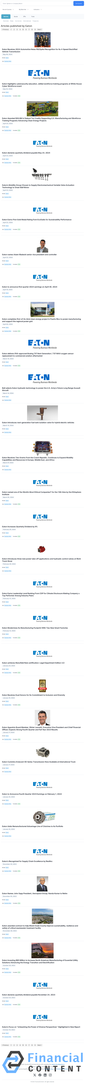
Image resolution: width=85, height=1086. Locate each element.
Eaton (7, 57)
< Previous (5, 29)
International (27, 21)
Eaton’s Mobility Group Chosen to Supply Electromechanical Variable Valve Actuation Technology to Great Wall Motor (38, 186)
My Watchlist (22, 9)
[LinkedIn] (45, 1075)
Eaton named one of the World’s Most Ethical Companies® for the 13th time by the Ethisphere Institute (41, 493)
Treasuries (36, 21)
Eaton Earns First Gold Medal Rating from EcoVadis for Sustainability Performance (36, 219)
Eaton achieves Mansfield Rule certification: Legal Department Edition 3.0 (33, 663)
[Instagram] (50, 1075)
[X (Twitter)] (34, 1075)
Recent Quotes (7, 9)
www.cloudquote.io (58, 1064)
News (11, 21)
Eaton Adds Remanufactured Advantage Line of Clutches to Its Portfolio (32, 826)
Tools (32, 16)
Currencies (18, 21)
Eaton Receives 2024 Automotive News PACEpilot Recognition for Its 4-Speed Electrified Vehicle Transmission (39, 50)
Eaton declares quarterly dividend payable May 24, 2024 (26, 153)
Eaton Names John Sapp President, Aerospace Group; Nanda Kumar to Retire (34, 893)
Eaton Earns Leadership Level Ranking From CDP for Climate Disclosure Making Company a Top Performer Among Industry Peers (40, 594)
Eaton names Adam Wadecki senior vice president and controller (29, 254)
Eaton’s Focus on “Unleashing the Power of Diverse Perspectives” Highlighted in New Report (41, 1027)
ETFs (24, 16)
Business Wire (8, 61)
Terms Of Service (62, 1069)
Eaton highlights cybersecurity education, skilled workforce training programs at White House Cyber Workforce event (42, 85)
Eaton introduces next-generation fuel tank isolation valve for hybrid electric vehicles (38, 422)
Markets (6, 16)
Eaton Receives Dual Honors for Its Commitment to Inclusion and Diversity (33, 695)
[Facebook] (40, 1075)
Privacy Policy (48, 1069)
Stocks (16, 16)
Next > (40, 29)
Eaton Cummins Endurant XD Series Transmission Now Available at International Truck (38, 762)
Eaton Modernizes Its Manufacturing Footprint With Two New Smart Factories (35, 628)
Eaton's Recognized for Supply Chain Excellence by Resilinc (27, 861)
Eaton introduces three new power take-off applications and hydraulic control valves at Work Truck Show (41, 560)
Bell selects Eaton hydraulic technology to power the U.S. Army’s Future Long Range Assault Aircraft (41, 389)
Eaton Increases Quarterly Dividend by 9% (20, 526)
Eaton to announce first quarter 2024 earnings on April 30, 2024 (29, 287)
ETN (19, 96)
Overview (6, 21)
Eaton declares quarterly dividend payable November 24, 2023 (28, 995)
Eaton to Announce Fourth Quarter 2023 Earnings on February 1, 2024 (32, 794)
